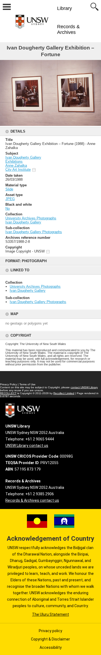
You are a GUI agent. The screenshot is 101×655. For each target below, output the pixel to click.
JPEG (10, 199)
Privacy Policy (8, 384)
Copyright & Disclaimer (50, 639)
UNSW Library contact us (26, 445)
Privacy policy (50, 631)
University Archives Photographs (35, 286)
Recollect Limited (63, 393)
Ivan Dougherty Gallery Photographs (38, 302)
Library (64, 8)
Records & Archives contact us (32, 500)
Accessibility (51, 647)
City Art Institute (18, 170)
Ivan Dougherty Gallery (28, 291)
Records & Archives (68, 29)
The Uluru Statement (50, 614)
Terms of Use (27, 384)
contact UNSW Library (84, 387)
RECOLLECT (8, 393)
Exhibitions (14, 161)
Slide (9, 189)
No (7, 209)
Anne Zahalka (16, 165)
